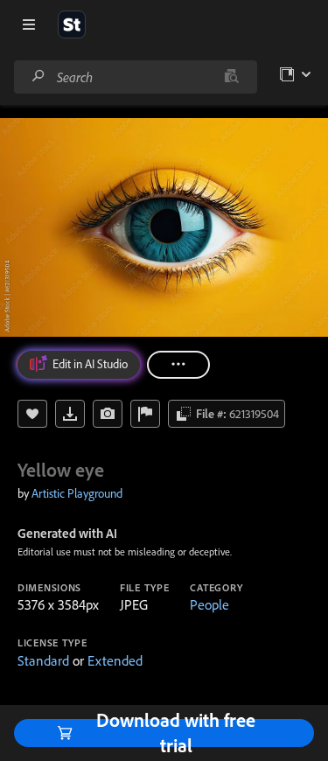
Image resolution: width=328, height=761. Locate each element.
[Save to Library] (32, 414)
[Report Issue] (145, 414)
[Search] (38, 76)
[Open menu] (29, 24)
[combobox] (135, 76)
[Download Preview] (70, 414)
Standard (43, 660)
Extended (115, 660)
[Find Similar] (107, 414)
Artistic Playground (76, 493)
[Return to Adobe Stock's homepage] (72, 24)
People (209, 604)
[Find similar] (231, 77)
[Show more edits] (178, 365)
